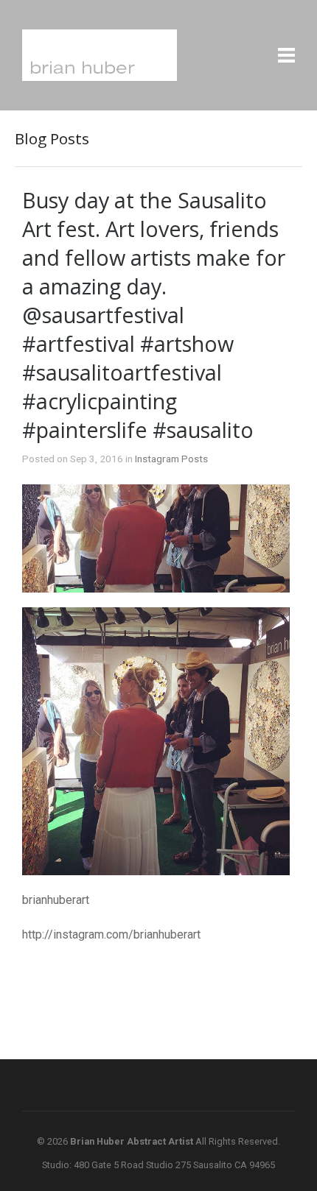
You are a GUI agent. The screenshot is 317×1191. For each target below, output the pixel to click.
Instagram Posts (171, 458)
